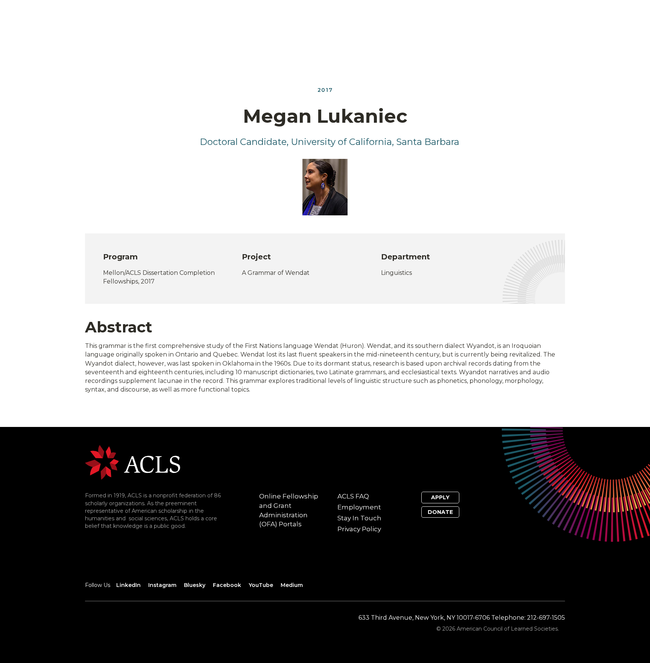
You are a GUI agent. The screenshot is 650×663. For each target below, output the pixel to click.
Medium (292, 585)
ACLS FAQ (353, 496)
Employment (359, 507)
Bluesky (194, 585)
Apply (440, 497)
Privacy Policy (359, 529)
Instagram (162, 585)
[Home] (132, 461)
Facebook (227, 585)
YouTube (261, 585)
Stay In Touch (359, 518)
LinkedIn (128, 585)
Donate (440, 512)
